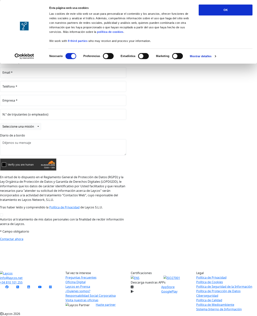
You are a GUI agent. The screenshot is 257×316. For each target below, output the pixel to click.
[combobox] (20, 126)
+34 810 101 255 (11, 282)
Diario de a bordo (12, 135)
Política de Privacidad (64, 207)
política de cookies (110, 31)
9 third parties (78, 40)
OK (226, 10)
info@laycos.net (11, 278)
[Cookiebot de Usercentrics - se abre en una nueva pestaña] (24, 56)
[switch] (108, 56)
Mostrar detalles (200, 56)
